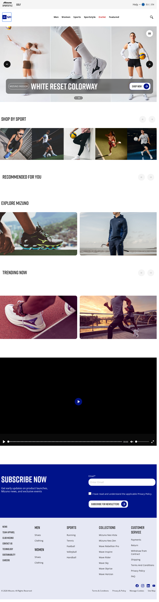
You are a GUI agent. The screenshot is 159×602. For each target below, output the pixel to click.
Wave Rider (105, 555)
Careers (6, 558)
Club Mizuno (8, 536)
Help (135, 4)
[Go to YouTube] (153, 584)
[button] (149, 33)
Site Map (151, 589)
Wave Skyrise (105, 567)
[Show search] (151, 17)
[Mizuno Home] (7, 4)
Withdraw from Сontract (139, 551)
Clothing (39, 539)
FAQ (133, 574)
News (4, 525)
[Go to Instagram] (142, 584)
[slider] (64, 440)
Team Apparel (8, 530)
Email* (92, 474)
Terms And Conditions (142, 563)
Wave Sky (104, 561)
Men (56, 17)
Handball (71, 555)
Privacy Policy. (145, 492)
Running (71, 533)
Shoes (38, 533)
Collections (107, 526)
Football (71, 544)
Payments (136, 538)
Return (134, 543)
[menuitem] (56, 17)
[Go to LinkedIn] (148, 584)
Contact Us (7, 541)
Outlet (102, 17)
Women (66, 17)
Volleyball (72, 550)
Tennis (70, 539)
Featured (114, 17)
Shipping (135, 558)
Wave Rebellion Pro (109, 544)
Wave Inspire (105, 550)
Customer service (137, 528)
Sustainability (8, 553)
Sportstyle (90, 17)
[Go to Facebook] (137, 584)
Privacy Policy (138, 569)
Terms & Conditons (100, 589)
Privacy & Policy (119, 589)
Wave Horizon (106, 572)
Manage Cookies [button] (137, 589)
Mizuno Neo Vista (108, 533)
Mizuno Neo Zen (107, 539)
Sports (77, 17)
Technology (7, 547)
